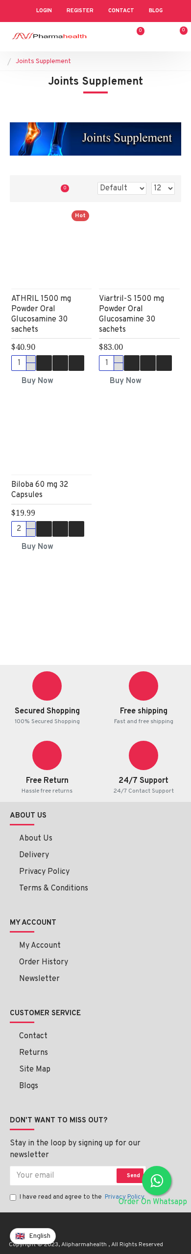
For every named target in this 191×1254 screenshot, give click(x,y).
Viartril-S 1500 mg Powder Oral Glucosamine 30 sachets (131, 314)
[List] (40, 188)
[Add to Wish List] (60, 363)
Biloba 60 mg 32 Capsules (39, 490)
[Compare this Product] (76, 363)
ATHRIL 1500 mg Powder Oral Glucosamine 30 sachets (41, 314)
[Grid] (23, 188)
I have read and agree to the (82, 1197)
